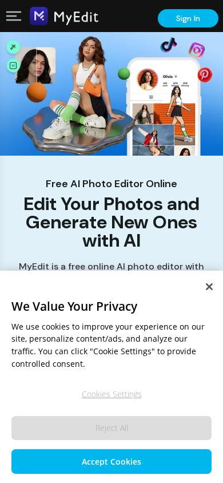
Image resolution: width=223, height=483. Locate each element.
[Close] (209, 286)
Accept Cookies (111, 461)
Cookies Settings (112, 394)
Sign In (188, 18)
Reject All (111, 427)
